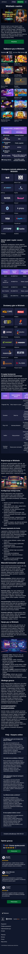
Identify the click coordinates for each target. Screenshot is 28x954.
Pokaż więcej (14, 901)
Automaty (22, 52)
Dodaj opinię (14, 851)
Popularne (3, 52)
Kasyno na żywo (10, 52)
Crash (16, 52)
